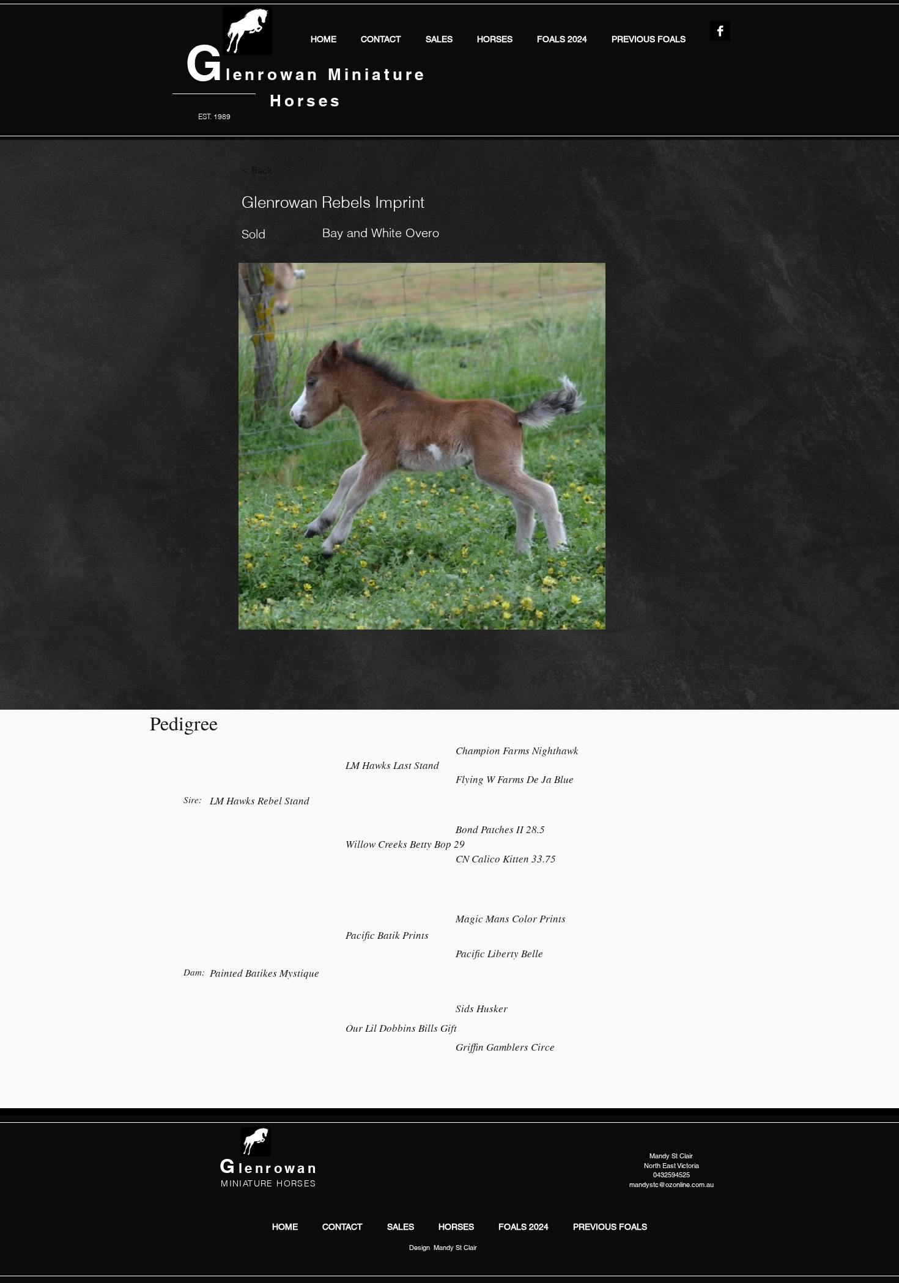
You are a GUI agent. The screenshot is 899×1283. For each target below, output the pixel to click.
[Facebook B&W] (720, 31)
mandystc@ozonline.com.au (671, 1184)
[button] (495, 38)
